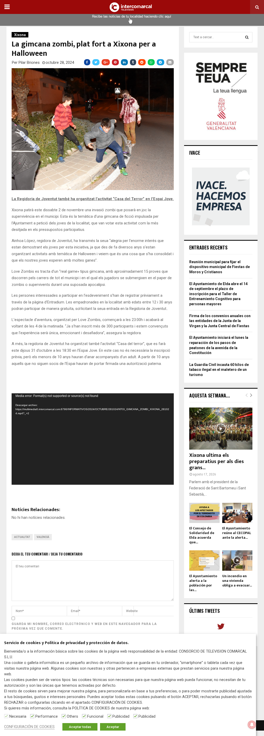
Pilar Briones (29, 62)
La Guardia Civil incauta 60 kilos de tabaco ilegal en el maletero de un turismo (219, 370)
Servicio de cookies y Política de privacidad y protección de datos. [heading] (66, 643)
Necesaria (17, 716)
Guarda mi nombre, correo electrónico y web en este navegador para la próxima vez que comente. (84, 626)
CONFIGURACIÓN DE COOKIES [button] (29, 726)
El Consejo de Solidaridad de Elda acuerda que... (201, 535)
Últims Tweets (204, 610)
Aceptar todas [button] (80, 727)
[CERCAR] (246, 37)
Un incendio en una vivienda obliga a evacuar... (237, 580)
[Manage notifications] (252, 725)
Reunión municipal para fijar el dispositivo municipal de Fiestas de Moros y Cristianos (219, 267)
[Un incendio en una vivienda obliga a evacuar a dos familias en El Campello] (237, 560)
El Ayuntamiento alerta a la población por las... (203, 583)
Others (72, 716)
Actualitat (22, 537)
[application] (93, 439)
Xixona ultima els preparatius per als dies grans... (216, 461)
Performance (46, 716)
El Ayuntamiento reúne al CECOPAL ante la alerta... (236, 533)
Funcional (95, 716)
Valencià (43, 537)
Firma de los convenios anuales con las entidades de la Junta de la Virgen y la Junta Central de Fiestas (220, 321)
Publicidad (120, 716)
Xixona (20, 35)
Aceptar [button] (112, 727)
